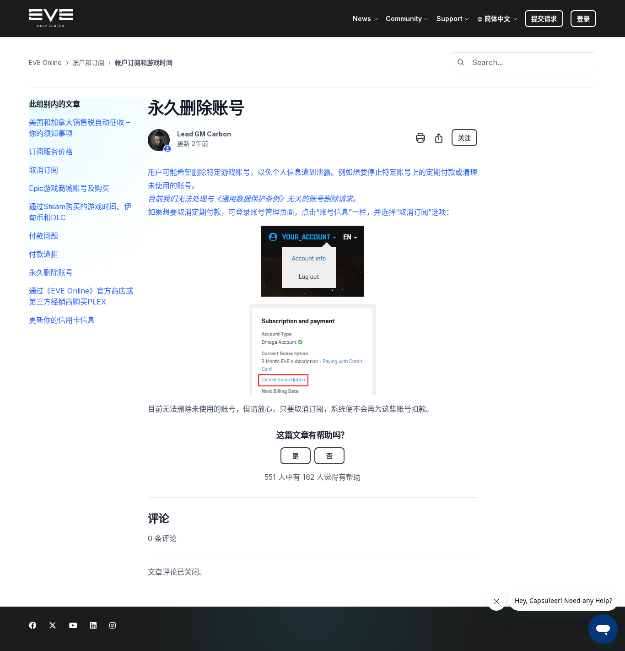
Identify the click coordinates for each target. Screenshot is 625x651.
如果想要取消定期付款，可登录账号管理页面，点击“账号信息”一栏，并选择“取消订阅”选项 (297, 212)
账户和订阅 (88, 62)
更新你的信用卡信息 (62, 320)
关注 (464, 137)
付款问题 (43, 235)
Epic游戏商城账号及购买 (69, 188)
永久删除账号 (51, 272)
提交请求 (544, 18)
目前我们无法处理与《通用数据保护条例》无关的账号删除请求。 (254, 198)
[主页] (51, 18)
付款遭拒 (43, 254)
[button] (583, 18)
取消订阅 (43, 169)
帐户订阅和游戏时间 (143, 62)
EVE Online (45, 62)
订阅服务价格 (51, 151)
